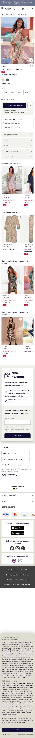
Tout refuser (6, 734)
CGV (26, 570)
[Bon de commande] (23, 9)
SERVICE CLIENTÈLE (9, 495)
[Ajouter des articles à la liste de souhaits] (29, 105)
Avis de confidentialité (11, 575)
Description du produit (10, 135)
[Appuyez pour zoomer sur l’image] (31, 60)
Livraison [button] (14, 74)
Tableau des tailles (9, 99)
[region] (17, 686)
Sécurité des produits (10, 151)
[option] (2, 79)
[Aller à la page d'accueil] (8, 9)
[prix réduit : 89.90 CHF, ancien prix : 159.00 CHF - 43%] (12, 331)
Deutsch (19, 489)
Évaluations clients (9, 157)
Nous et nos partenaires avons (12, 642)
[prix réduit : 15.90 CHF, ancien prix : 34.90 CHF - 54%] (12, 280)
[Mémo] (28, 9)
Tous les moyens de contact (14, 459)
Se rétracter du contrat (15, 570)
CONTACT (5, 447)
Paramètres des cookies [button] (22, 579)
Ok (17, 730)
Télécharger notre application (17, 523)
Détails (5, 140)
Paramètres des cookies (25, 734)
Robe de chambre (22, 14)
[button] (2, 9)
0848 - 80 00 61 (9, 475)
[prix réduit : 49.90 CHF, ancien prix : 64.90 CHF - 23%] (12, 180)
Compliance (9, 579)
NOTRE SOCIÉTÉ (8, 507)
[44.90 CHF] (12, 229)
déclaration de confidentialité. (16, 722)
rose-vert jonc (5, 83)
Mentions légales (25, 575)
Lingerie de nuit (10, 14)
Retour (5, 146)
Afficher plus (9, 431)
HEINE (4, 501)
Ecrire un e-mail (13, 453)
